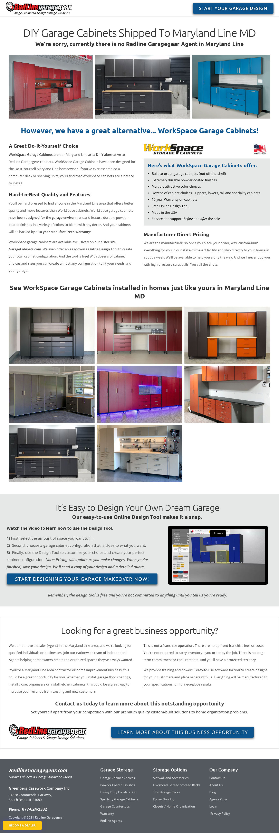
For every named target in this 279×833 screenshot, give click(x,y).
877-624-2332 (34, 809)
